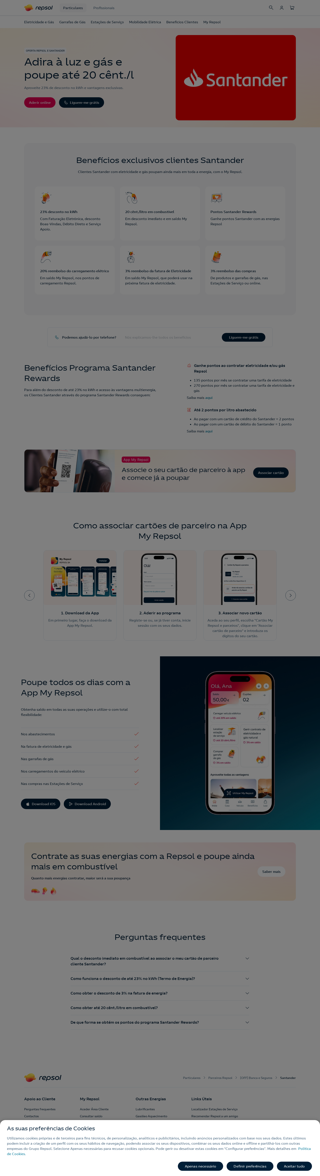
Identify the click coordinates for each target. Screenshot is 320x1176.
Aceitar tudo (294, 1166)
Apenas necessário (200, 1166)
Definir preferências (250, 1166)
